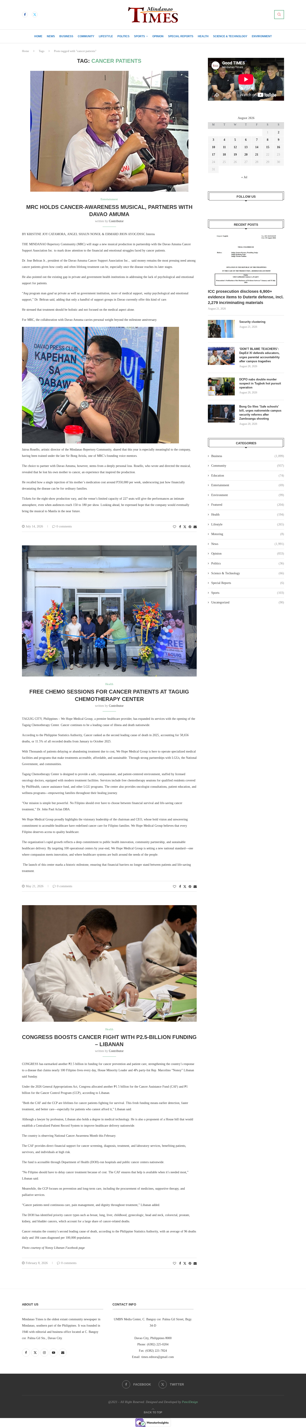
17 (213, 154)
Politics (123, 36)
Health (203, 36)
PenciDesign (190, 1402)
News (51, 36)
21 (256, 154)
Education (247, 475)
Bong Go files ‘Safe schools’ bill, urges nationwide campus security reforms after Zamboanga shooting (260, 413)
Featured (247, 504)
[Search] (279, 14)
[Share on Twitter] (184, 527)
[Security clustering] (221, 329)
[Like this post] (174, 527)
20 (246, 154)
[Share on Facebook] (180, 527)
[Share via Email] (195, 527)
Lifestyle (106, 36)
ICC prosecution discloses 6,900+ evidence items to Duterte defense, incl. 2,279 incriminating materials (246, 297)
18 (224, 154)
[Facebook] (25, 14)
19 (235, 154)
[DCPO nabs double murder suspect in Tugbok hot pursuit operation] (221, 386)
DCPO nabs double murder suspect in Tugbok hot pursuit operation (260, 383)
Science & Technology (230, 36)
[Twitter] (35, 14)
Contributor (116, 221)
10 (213, 147)
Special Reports (180, 36)
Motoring (247, 534)
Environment (262, 36)
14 (256, 147)
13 (246, 147)
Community (86, 36)
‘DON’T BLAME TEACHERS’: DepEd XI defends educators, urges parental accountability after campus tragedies (259, 355)
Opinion (158, 36)
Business (66, 36)
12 (235, 147)
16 (278, 147)
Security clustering (252, 321)
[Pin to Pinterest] (190, 527)
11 (224, 147)
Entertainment (247, 485)
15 (267, 147)
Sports (139, 36)
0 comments (64, 526)
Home (38, 36)
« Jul (244, 177)
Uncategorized (247, 602)
